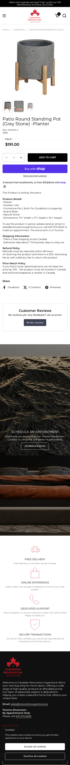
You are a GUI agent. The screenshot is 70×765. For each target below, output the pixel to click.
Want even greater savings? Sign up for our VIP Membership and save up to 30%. (35, 3)
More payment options (35, 175)
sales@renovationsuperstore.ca (29, 704)
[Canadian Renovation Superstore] (34, 16)
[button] (64, 15)
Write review (34, 322)
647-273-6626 (23, 716)
